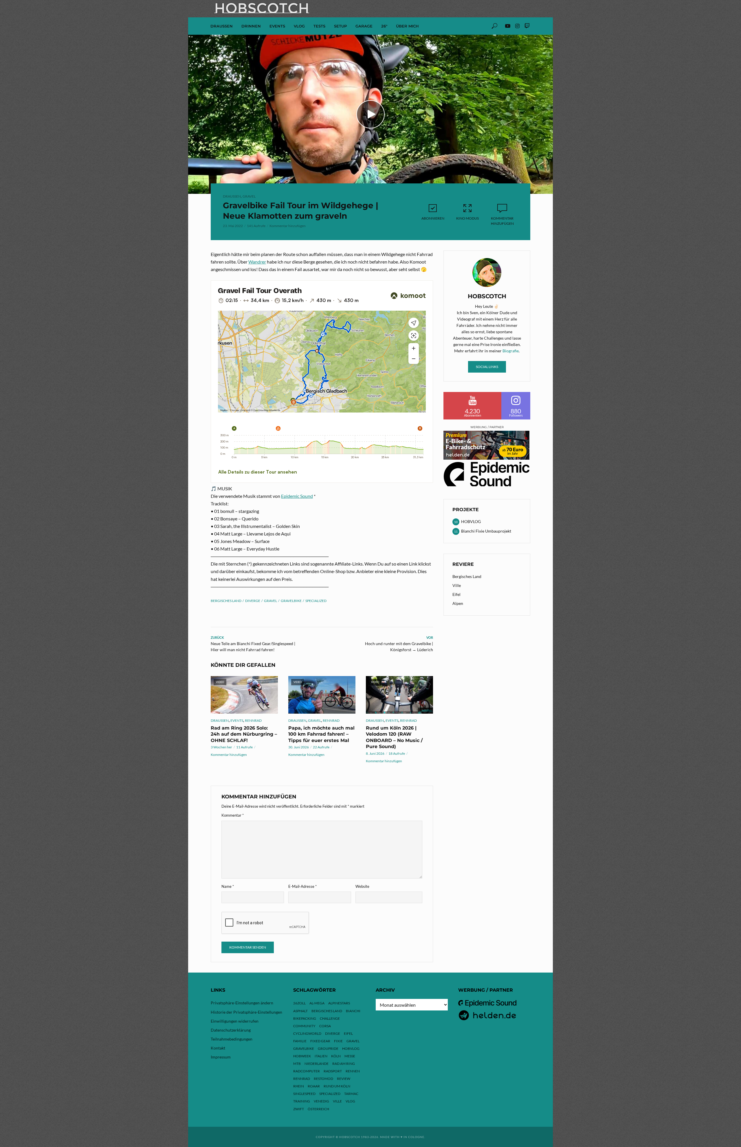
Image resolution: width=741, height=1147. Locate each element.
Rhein (298, 1086)
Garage (364, 26)
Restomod (323, 1078)
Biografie (510, 350)
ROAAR (314, 1086)
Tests (319, 26)
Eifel (456, 594)
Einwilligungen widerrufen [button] (234, 1021)
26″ (384, 26)
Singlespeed (304, 1093)
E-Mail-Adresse (302, 886)
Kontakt (218, 1047)
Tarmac (351, 1093)
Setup (340, 26)
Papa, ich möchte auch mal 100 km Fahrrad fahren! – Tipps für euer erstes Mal (321, 734)
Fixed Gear (320, 1041)
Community (304, 1026)
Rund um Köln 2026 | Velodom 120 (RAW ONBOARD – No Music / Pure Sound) (394, 737)
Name (227, 886)
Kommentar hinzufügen (287, 226)
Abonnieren (432, 218)
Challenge (330, 1018)
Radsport (333, 1071)
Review (343, 1078)
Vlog (350, 1101)
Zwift (298, 1109)
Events (277, 26)
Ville (456, 585)
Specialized (316, 601)
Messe (349, 1056)
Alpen (457, 603)
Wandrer (257, 261)
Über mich (407, 26)
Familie (300, 1041)
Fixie (338, 1041)
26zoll (299, 1003)
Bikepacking (304, 1018)
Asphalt (300, 1011)
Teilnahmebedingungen (231, 1038)
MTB (297, 1063)
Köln (336, 1056)
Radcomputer (306, 1071)
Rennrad (253, 720)
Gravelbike (291, 601)
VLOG (299, 26)
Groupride (328, 1048)
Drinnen (251, 26)
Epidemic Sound (297, 496)
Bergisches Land (226, 601)
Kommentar (232, 815)
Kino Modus (467, 218)
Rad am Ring (343, 1063)
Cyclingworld (307, 1033)
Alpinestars (339, 1003)
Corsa (325, 1026)
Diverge (252, 601)
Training (301, 1101)
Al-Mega (316, 1003)
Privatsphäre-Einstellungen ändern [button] (242, 1002)
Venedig (321, 1101)
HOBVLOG (351, 1048)
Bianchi (353, 1011)
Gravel (249, 196)
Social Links (487, 366)
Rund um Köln (337, 1086)
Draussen (221, 26)
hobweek (302, 1056)
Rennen (353, 1071)
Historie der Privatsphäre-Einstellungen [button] (246, 1012)
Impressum (221, 1056)
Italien (321, 1056)
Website (362, 886)
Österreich (318, 1109)
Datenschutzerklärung (231, 1030)
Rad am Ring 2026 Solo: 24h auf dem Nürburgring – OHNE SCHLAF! (244, 734)
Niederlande (317, 1063)
